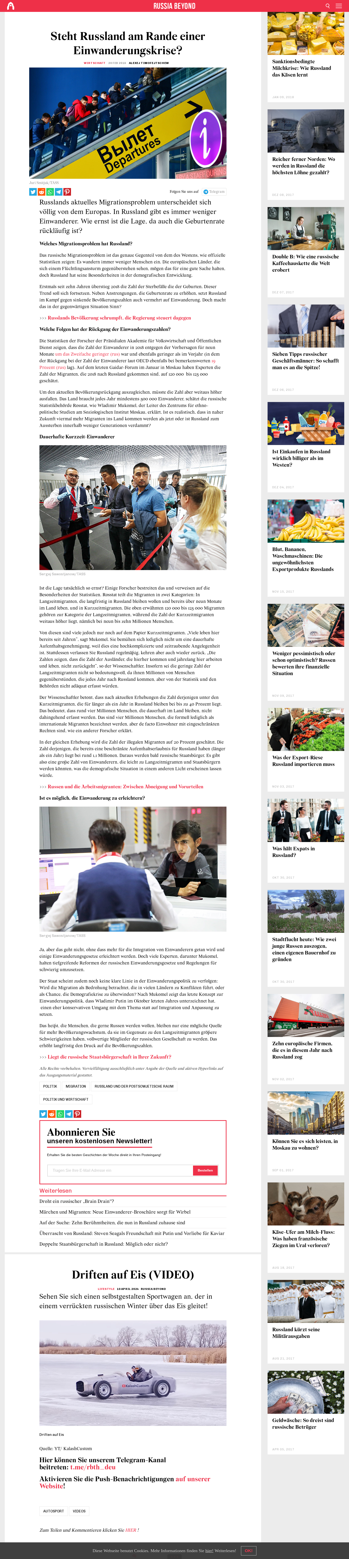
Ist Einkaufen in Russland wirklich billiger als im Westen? (301, 458)
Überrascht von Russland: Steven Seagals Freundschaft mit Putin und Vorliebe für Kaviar (132, 1233)
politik (50, 1086)
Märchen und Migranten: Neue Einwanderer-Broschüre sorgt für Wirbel (115, 1212)
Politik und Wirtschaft (66, 1099)
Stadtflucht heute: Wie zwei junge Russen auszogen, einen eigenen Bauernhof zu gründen (304, 950)
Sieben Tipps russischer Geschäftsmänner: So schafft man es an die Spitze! (305, 361)
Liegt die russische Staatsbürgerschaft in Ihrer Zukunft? (109, 1057)
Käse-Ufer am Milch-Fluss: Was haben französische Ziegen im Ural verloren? (303, 1239)
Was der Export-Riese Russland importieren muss (303, 761)
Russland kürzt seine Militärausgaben (296, 1333)
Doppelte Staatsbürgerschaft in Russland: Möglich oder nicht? (103, 1244)
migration (76, 1086)
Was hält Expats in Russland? (293, 852)
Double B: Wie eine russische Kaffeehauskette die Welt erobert (305, 263)
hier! (209, 1550)
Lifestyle (106, 1289)
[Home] (10, 6)
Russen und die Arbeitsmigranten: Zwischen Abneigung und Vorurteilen (125, 787)
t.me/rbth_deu (93, 1467)
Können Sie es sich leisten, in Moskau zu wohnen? (305, 1145)
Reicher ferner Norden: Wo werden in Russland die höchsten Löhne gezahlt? (303, 166)
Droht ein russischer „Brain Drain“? (76, 1201)
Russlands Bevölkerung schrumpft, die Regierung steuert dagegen (119, 318)
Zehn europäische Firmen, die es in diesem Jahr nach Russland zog (302, 1050)
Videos (79, 1511)
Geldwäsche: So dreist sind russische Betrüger (303, 1424)
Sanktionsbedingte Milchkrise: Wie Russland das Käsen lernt (301, 68)
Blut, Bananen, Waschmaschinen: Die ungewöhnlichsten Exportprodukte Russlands (303, 559)
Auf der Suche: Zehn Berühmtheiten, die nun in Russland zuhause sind (112, 1222)
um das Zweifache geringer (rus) (87, 354)
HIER (131, 1530)
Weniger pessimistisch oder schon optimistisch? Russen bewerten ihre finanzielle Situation (303, 664)
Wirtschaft (94, 63)
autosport (53, 1511)
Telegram (217, 192)
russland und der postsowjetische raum (134, 1086)
